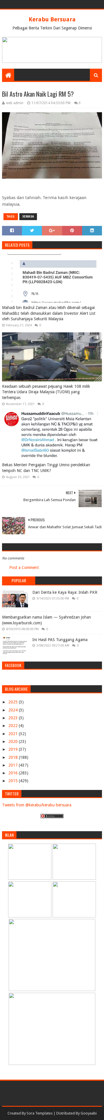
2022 (13, 725)
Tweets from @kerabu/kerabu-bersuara (36, 805)
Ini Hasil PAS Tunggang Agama (60, 639)
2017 (13, 765)
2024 (13, 710)
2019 (13, 749)
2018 (13, 757)
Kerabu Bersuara (52, 19)
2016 (13, 773)
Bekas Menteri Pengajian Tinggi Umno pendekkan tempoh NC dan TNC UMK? (46, 467)
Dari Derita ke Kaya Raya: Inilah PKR (64, 592)
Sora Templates (40, 1113)
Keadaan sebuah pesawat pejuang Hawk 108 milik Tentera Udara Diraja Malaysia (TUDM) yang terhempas (46, 392)
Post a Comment (24, 567)
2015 (13, 780)
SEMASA (28, 216)
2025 (13, 702)
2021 (13, 733)
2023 (13, 718)
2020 (13, 741)
